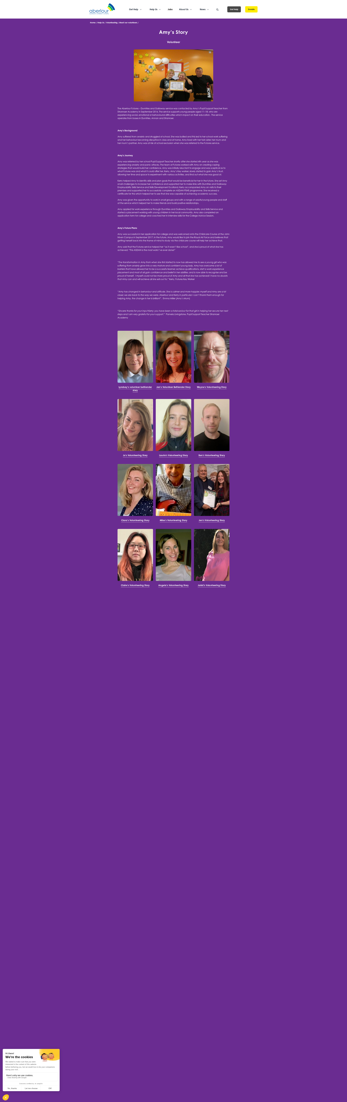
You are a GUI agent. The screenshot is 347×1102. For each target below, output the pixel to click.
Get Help (234, 9)
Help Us (100, 22)
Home (93, 22)
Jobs (170, 9)
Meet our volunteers (128, 22)
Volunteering (111, 22)
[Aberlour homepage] (102, 9)
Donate (251, 9)
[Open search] (217, 9)
